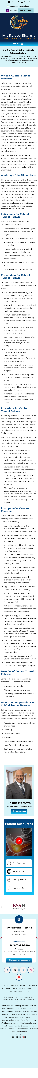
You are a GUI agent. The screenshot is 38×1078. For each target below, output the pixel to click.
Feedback (6, 988)
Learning (33, 58)
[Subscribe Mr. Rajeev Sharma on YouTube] (19, 977)
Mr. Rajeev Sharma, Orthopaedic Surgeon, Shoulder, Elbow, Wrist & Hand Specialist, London (19, 999)
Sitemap (32, 985)
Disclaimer (13, 985)
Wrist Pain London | (29, 1020)
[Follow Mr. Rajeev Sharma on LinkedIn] (23, 970)
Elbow (6, 60)
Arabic (29, 10)
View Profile (21, 811)
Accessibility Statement (19, 991)
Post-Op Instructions (21, 880)
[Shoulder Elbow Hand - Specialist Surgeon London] (19, 22)
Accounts (13, 10)
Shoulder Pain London (11, 1006)
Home (4, 985)
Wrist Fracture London (10, 1023)
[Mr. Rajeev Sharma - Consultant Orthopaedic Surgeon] (19, 36)
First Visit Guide (19, 863)
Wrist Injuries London (28, 1023)
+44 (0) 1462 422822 (19, 948)
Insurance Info (18, 888)
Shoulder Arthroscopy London (20, 1014)
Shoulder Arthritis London (18, 1009)
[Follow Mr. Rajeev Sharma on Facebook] (7, 970)
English (22, 10)
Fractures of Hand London (18, 1029)
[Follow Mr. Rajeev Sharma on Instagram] (30, 970)
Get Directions (19, 944)
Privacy (23, 985)
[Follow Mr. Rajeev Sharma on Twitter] (15, 970)
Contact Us (30, 988)
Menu (16, 43)
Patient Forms (18, 871)
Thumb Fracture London (11, 1026)
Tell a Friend (17, 988)
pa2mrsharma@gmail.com (19, 6)
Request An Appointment (20, 2)
